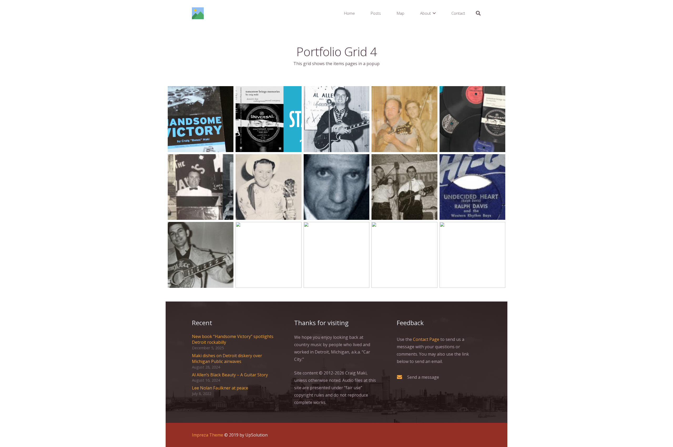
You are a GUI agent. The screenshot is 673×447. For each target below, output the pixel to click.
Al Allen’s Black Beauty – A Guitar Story (230, 375)
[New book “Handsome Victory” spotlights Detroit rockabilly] (200, 119)
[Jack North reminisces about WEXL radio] (336, 255)
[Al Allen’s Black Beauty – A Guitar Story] (336, 119)
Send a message (423, 377)
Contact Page (426, 339)
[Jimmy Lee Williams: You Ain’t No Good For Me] (200, 255)
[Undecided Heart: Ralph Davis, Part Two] (404, 187)
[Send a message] (402, 377)
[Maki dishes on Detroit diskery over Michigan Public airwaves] (268, 119)
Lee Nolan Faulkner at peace (220, 388)
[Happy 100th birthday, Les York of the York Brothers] (268, 187)
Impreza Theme (207, 435)
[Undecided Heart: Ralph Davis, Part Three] (336, 187)
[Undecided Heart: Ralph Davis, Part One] (472, 187)
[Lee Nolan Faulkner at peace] (404, 119)
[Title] (198, 13)
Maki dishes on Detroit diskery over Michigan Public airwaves (227, 358)
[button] (434, 13)
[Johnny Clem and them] (200, 187)
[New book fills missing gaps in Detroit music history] (472, 119)
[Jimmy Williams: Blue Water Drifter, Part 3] (404, 255)
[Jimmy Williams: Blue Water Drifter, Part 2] (472, 255)
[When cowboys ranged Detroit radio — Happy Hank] (268, 255)
